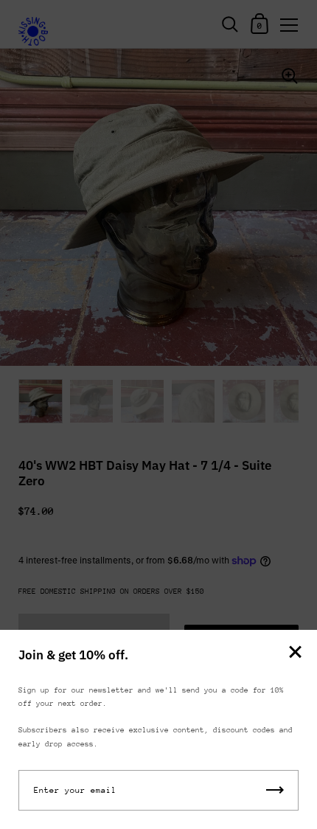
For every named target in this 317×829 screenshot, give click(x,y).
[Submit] (275, 790)
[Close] (295, 653)
